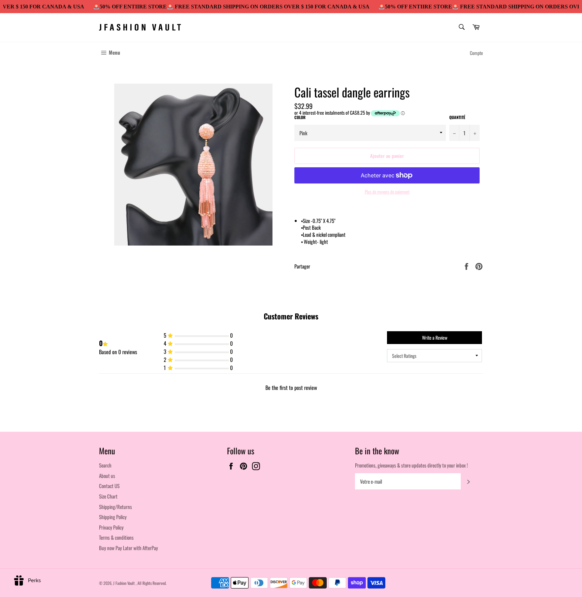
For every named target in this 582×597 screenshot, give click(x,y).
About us (107, 475)
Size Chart (108, 496)
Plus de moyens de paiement (387, 192)
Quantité (457, 117)
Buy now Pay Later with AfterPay (128, 547)
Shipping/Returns (115, 506)
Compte (476, 52)
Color (299, 117)
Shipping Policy (113, 516)
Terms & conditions (116, 537)
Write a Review (434, 337)
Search (105, 465)
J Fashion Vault (124, 583)
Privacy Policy (111, 527)
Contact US (109, 485)
